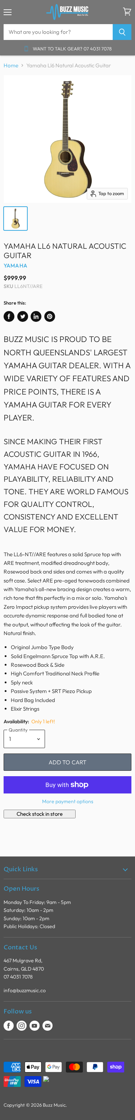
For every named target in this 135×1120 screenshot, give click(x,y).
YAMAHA (15, 265)
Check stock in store (40, 813)
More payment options (67, 801)
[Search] (122, 32)
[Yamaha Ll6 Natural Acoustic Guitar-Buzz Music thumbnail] (15, 218)
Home (11, 65)
